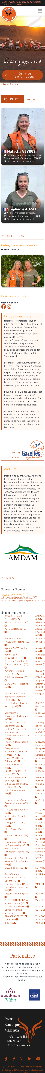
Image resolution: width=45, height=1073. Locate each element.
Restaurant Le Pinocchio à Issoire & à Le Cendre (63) (17, 861)
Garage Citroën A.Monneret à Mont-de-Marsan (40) (17, 751)
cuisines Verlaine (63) (16, 906)
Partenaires (22, 955)
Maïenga (11, 1029)
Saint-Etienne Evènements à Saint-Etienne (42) (15, 877)
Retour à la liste (10, 84)
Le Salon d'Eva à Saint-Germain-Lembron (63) (17, 801)
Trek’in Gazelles (17, 1036)
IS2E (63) (9, 922)
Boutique (12, 1024)
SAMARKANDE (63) (15, 916)
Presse (9, 1018)
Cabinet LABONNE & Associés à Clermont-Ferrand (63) (16, 696)
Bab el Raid (14, 1041)
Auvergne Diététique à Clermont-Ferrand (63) (17, 663)
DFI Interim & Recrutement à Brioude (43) (16, 716)
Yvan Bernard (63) (15, 595)
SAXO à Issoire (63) (15, 867)
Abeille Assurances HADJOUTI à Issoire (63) (17, 640)
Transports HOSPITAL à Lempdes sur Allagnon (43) (16, 887)
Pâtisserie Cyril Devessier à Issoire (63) (17, 850)
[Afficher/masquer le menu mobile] (40, 11)
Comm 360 (10, 919)
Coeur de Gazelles (18, 1045)
